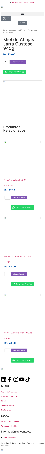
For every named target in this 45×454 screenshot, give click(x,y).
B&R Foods (8, 185)
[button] (22, 14)
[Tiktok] (28, 379)
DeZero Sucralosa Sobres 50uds (17, 256)
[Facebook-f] (10, 379)
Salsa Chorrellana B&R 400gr (16, 180)
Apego (7, 262)
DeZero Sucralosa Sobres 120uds (18, 333)
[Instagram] (16, 379)
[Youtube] (22, 379)
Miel (19, 30)
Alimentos (12, 30)
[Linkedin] (4, 379)
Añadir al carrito (17, 62)
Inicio (5, 30)
